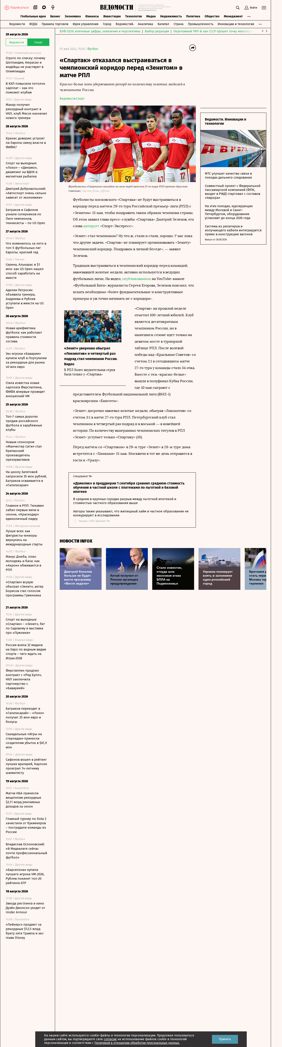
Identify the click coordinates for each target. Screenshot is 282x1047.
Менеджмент (233, 16)
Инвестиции (112, 16)
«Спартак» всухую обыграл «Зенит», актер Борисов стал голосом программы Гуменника (24, 588)
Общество (212, 16)
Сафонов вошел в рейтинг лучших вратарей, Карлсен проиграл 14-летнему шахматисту (26, 766)
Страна (179, 24)
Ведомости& (125, 24)
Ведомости (17, 24)
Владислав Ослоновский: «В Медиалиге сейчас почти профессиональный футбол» (26, 850)
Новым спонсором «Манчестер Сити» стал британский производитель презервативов (24, 451)
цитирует (91, 226)
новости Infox (76, 541)
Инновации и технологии (236, 24)
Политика (193, 16)
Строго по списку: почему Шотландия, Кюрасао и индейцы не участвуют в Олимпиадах (25, 64)
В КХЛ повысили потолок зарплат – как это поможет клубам (25, 88)
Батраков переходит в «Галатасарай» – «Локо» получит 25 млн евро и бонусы (25, 715)
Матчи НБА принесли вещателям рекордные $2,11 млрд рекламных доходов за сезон (23, 799)
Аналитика (145, 24)
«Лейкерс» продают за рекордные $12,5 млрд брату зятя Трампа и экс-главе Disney (25, 931)
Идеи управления (85, 24)
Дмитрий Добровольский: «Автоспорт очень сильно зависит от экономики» (26, 193)
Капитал (163, 24)
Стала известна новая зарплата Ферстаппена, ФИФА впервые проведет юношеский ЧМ (25, 389)
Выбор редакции (157, 31)
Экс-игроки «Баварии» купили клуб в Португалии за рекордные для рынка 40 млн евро (26, 360)
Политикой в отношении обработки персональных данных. (137, 1043)
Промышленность (200, 24)
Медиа (151, 16)
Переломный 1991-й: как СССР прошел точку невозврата (213, 31)
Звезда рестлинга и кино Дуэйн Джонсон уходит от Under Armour (25, 907)
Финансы (92, 16)
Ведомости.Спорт (72, 98)
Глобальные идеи (33, 16)
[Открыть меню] (264, 7)
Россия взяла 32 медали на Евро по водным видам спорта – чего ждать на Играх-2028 (26, 651)
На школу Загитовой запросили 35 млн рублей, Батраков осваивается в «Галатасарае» (26, 478)
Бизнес (55, 16)
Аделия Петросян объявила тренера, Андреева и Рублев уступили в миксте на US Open (25, 299)
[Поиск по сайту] (238, 7)
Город (107, 24)
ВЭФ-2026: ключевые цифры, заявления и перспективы (100, 31)
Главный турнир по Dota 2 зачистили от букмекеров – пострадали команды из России (26, 825)
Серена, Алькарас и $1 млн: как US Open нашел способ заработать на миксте (25, 271)
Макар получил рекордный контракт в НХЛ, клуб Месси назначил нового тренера (26, 111)
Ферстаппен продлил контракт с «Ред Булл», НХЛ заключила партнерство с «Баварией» (24, 679)
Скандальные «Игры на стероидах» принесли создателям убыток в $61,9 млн (26, 740)
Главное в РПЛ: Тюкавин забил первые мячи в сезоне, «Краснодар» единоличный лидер (25, 512)
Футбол (92, 49)
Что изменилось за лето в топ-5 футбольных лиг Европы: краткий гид (26, 247)
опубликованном (136, 279)
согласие (110, 1039)
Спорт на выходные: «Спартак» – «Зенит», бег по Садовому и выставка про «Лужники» (25, 626)
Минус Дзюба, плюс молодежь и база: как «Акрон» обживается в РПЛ (23, 563)
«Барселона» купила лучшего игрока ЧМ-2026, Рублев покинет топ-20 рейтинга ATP (25, 876)
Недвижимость (171, 16)
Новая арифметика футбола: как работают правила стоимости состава (24, 334)
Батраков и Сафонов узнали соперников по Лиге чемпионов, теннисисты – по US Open (25, 216)
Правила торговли (55, 24)
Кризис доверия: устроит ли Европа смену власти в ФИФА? (26, 142)
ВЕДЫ (33, 24)
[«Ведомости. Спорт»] (117, 8)
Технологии (133, 16)
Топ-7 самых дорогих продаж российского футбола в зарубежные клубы (24, 423)
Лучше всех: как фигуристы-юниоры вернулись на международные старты (24, 537)
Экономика (73, 16)
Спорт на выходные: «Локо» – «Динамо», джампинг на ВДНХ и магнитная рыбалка (21, 169)
